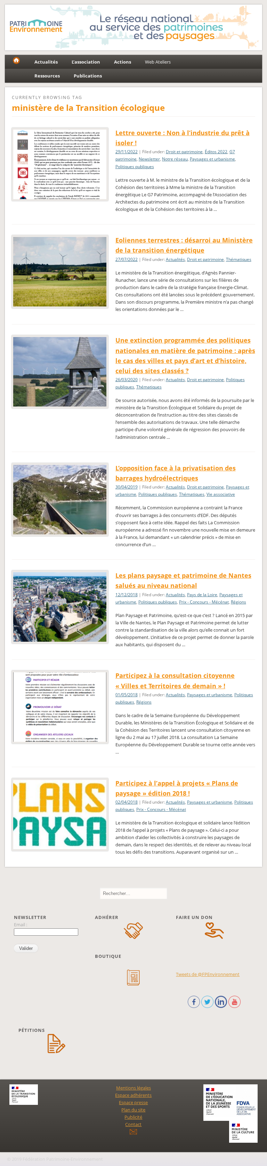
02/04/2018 (126, 802)
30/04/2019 (126, 487)
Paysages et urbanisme (212, 159)
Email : (20, 924)
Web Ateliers (158, 62)
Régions (238, 602)
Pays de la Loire (202, 595)
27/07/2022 (126, 259)
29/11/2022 (126, 152)
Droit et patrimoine (184, 152)
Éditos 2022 (216, 152)
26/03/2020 (126, 380)
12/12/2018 (126, 595)
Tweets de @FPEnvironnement (208, 974)
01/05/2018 (126, 695)
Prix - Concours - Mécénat (204, 602)
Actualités (175, 259)
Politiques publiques (134, 167)
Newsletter (149, 159)
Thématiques (238, 259)
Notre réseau (175, 159)
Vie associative (221, 494)
